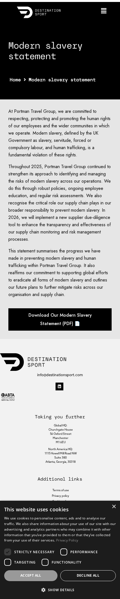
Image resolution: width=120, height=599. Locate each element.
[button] (104, 11)
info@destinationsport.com (60, 375)
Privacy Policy (67, 540)
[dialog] (60, 550)
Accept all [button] (30, 575)
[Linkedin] (59, 386)
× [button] (114, 507)
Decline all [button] (88, 575)
